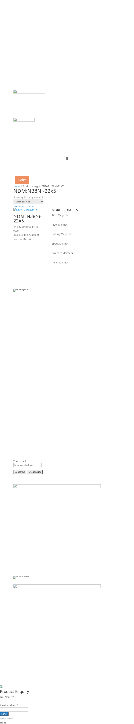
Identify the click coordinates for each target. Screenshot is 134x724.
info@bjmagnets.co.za (34, 37)
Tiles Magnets (60, 215)
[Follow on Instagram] (30, 16)
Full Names (7, 697)
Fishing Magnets (61, 234)
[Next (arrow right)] (4, 722)
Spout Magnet (60, 243)
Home (16, 186)
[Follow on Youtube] (37, 16)
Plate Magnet (59, 224)
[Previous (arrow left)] (1, 722)
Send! (4, 713)
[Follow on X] (23, 16)
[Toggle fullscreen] (4, 718)
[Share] (8, 718)
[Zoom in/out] (1, 718)
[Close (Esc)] (11, 718)
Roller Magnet (60, 262)
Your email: (20, 461)
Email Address (9, 705)
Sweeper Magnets (62, 253)
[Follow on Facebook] (16, 16)
